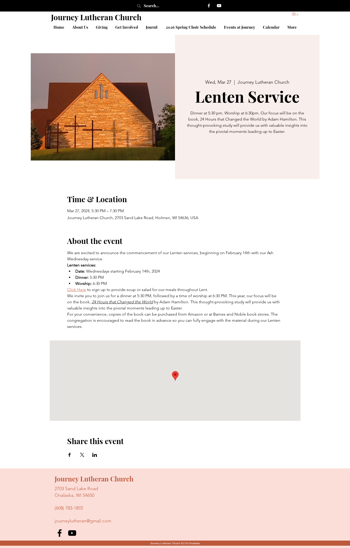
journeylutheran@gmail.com (83, 521)
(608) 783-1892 (69, 508)
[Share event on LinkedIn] (94, 455)
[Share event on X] (82, 455)
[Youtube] (219, 5)
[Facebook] (208, 5)
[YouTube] (72, 533)
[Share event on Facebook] (69, 455)
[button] (296, 14)
